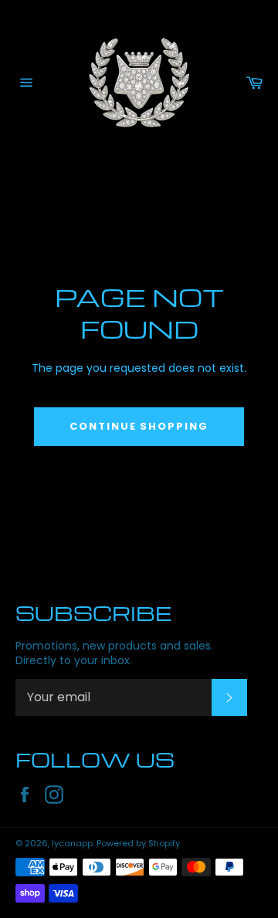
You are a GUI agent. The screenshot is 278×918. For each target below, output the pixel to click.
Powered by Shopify (138, 843)
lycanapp (72, 843)
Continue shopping (139, 426)
